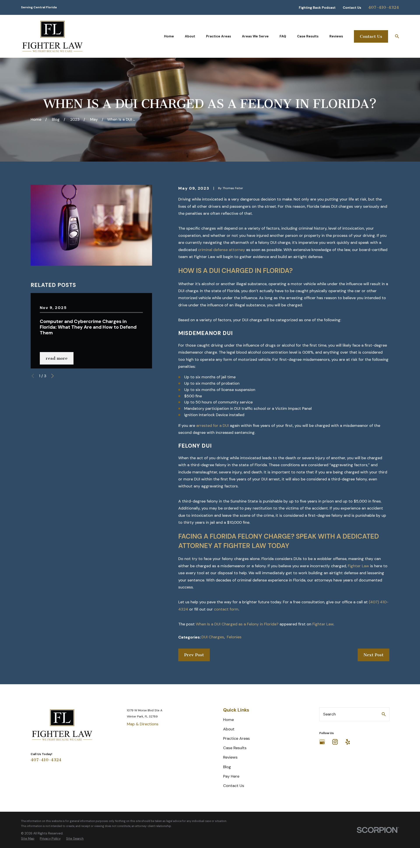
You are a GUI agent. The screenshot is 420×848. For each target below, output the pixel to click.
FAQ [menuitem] (283, 36)
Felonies (234, 637)
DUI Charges (212, 637)
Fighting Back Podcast (317, 7)
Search (329, 714)
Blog (227, 766)
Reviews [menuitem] (336, 36)
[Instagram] (335, 742)
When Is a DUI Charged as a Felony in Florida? (237, 624)
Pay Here (231, 776)
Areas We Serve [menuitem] (255, 36)
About (228, 729)
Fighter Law (322, 624)
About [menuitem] (190, 36)
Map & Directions (142, 724)
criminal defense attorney (221, 249)
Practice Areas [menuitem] (218, 36)
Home (228, 719)
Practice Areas (236, 738)
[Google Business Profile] (322, 742)
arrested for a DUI (212, 425)
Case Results (235, 747)
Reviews (230, 757)
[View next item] (52, 376)
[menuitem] (27, 838)
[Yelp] (347, 742)
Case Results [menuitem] (307, 36)
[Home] (52, 36)
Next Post (373, 654)
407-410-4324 (383, 7)
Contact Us (352, 7)
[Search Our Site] (384, 714)
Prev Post (194, 654)
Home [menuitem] (169, 36)
